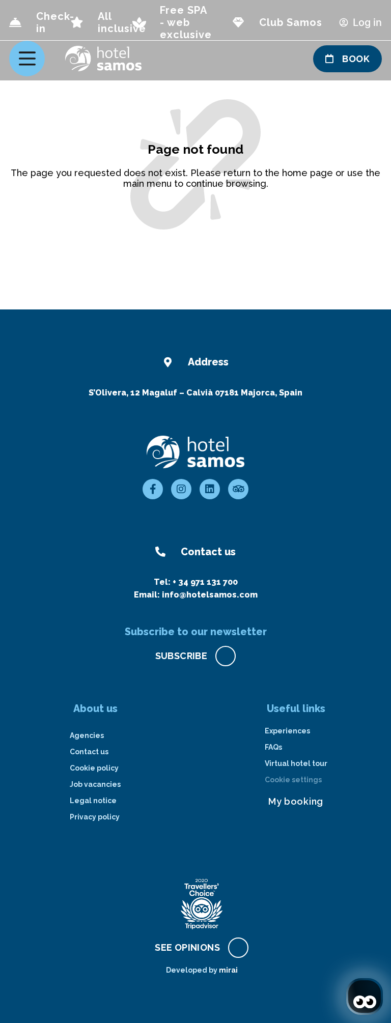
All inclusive (122, 22)
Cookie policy (94, 768)
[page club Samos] (238, 22)
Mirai (228, 970)
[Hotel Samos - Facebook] (153, 489)
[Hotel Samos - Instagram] (181, 489)
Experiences (287, 731)
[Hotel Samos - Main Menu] (27, 58)
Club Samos (290, 22)
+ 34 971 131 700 (205, 582)
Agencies (87, 735)
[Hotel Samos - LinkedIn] (210, 489)
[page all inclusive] (77, 22)
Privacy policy (95, 817)
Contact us (89, 752)
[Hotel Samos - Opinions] (238, 489)
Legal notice (93, 801)
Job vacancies (95, 784)
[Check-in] (15, 22)
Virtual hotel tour (296, 763)
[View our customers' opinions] (201, 903)
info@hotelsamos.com (210, 595)
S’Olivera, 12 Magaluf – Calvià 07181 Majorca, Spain (195, 392)
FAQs (273, 747)
